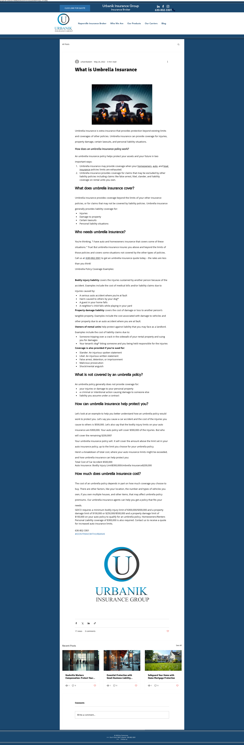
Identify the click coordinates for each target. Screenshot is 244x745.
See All (179, 645)
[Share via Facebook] (76, 623)
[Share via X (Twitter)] (82, 623)
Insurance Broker (120, 9)
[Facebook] (163, 6)
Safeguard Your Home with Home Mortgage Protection (161, 676)
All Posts (65, 44)
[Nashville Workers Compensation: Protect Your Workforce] (80, 660)
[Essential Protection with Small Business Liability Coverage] (122, 660)
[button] (178, 44)
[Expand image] (122, 578)
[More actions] (167, 61)
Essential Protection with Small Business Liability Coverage (119, 676)
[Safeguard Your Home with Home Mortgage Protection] (163, 660)
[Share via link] (95, 623)
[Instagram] (168, 6)
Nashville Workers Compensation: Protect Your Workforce (79, 676)
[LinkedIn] (158, 6)
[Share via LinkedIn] (88, 623)
